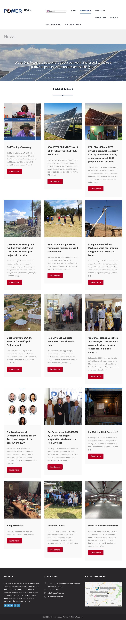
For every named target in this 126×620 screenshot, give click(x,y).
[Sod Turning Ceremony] (22, 121)
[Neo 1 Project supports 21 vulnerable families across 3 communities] (62, 218)
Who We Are (100, 17)
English (52, 11)
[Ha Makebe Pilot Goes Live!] (103, 406)
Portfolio (100, 11)
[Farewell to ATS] (62, 499)
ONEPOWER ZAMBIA (73, 24)
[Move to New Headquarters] (103, 499)
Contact (114, 17)
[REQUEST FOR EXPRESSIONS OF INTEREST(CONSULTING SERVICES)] (62, 121)
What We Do (85, 11)
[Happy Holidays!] (22, 499)
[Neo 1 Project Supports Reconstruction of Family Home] (62, 312)
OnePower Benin (53, 24)
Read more (14, 171)
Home (73, 11)
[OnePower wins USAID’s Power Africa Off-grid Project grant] (22, 312)
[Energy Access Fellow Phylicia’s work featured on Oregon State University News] (103, 218)
